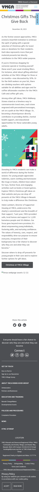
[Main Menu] (34, 7)
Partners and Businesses (9, 391)
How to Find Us (7, 371)
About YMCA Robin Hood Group (15, 383)
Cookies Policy (29, 464)
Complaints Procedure (9, 415)
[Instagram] (22, 355)
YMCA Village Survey (8, 377)
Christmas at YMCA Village (17, 265)
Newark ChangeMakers (9, 401)
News (4, 421)
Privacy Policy (7, 464)
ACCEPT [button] (6, 486)
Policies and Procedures (12, 411)
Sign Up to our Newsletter (10, 374)
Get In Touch (7, 366)
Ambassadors (6, 388)
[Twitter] (14, 325)
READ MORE (18, 486)
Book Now (37, 19)
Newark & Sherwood (27, 2)
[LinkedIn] (24, 325)
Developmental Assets (9, 405)
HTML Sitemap (8, 429)
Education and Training (12, 397)
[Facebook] (19, 325)
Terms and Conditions (19, 467)
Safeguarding (18, 464)
